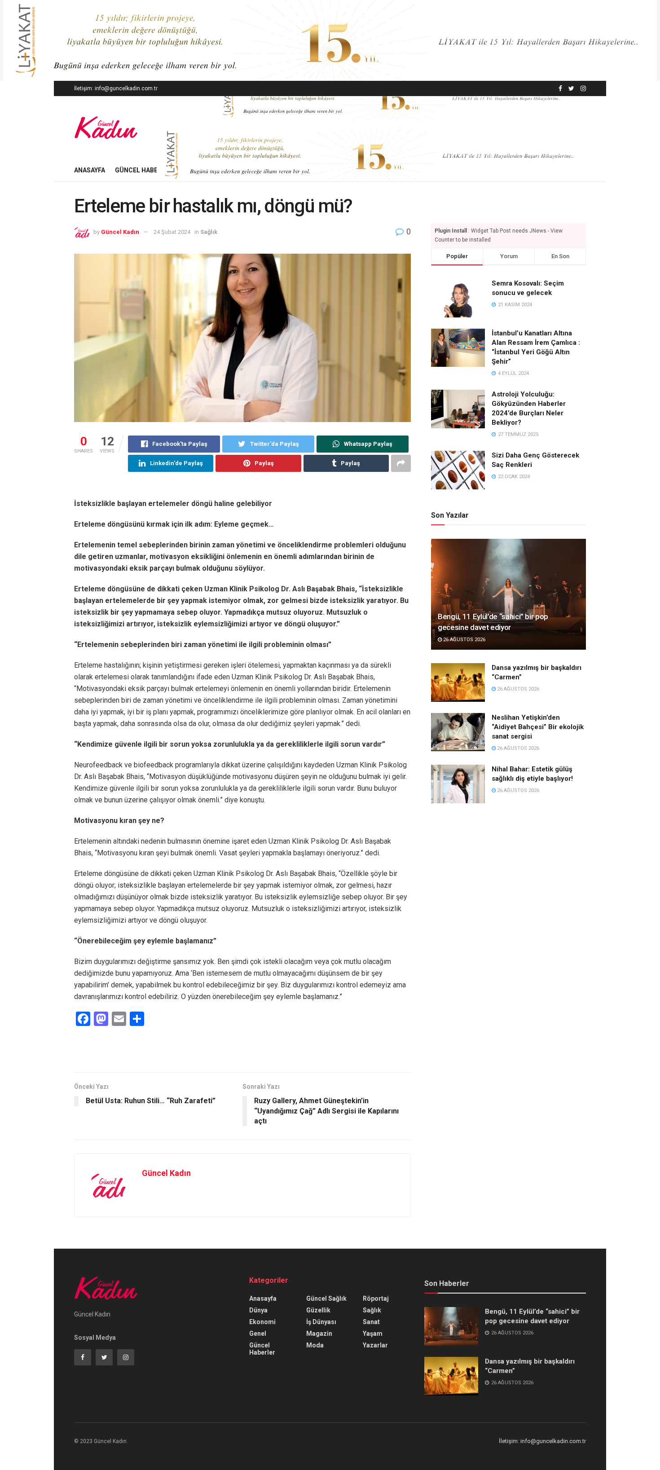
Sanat (371, 1321)
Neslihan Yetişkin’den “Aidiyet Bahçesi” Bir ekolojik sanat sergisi (538, 726)
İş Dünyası (321, 1321)
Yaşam (373, 1333)
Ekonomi (262, 1321)
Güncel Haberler (144, 170)
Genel (257, 1333)
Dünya (258, 1310)
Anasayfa (89, 170)
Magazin (319, 1333)
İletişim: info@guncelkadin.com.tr (116, 88)
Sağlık (208, 232)
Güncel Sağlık (326, 1298)
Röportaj (376, 1298)
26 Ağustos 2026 (463, 640)
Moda (315, 1345)
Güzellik (318, 1310)
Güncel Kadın (120, 232)
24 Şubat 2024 (172, 232)
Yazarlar (375, 1345)
